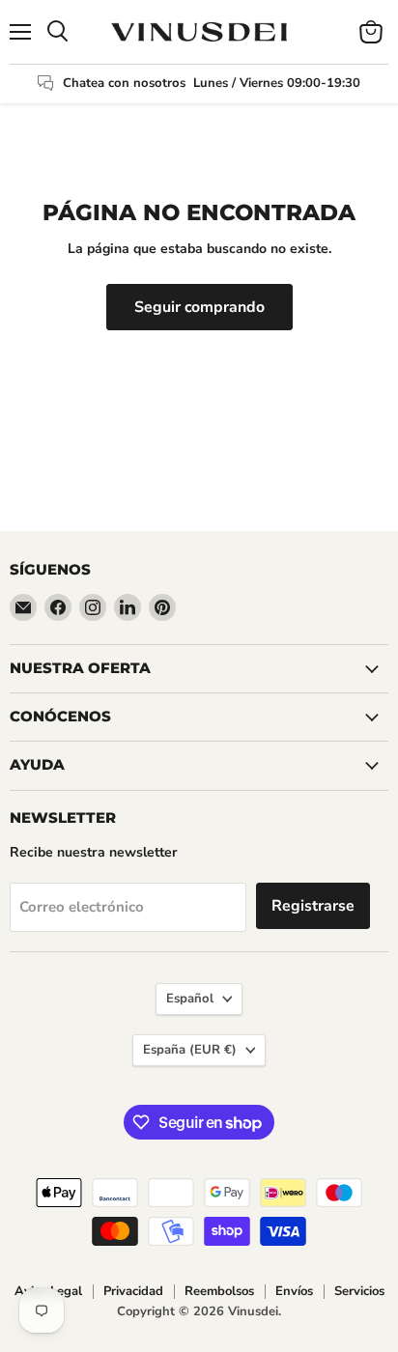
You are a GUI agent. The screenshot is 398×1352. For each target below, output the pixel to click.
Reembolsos (219, 1291)
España (190, 1049)
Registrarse (313, 905)
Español (189, 998)
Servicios (359, 1291)
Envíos (294, 1291)
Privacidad (133, 1291)
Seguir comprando (199, 307)
